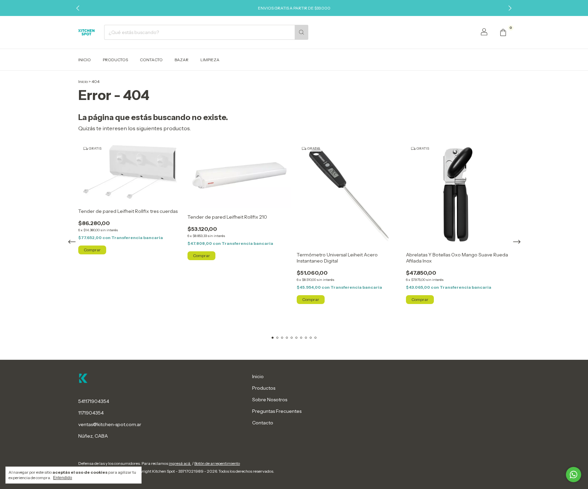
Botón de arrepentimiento (217, 463)
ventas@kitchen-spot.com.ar (109, 424)
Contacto (151, 59)
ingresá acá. (180, 463)
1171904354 (91, 413)
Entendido (62, 477)
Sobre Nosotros (269, 400)
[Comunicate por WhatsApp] (573, 474)
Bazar (182, 59)
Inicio (84, 59)
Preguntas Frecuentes (276, 411)
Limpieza (209, 59)
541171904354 (93, 401)
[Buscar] (301, 32)
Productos (115, 59)
